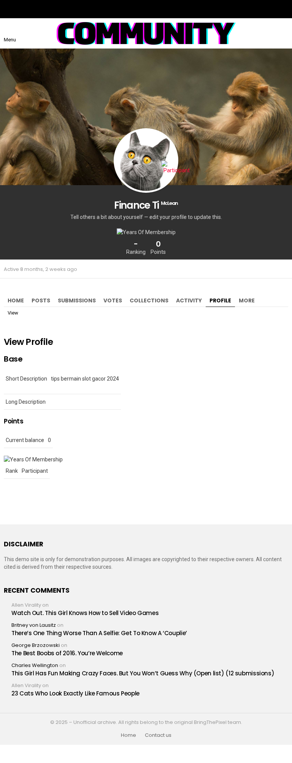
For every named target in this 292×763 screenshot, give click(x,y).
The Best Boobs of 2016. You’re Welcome (67, 653)
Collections (149, 300)
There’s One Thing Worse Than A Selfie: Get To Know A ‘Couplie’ (99, 633)
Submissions (77, 300)
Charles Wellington (34, 665)
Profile (220, 300)
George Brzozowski (35, 645)
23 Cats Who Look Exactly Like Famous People (75, 693)
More (247, 300)
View (13, 313)
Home (16, 300)
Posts (41, 300)
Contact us (158, 735)
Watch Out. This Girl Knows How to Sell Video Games (85, 613)
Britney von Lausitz (33, 625)
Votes (112, 300)
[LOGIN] (282, 33)
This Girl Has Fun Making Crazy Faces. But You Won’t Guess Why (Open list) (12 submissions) (142, 673)
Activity (189, 300)
